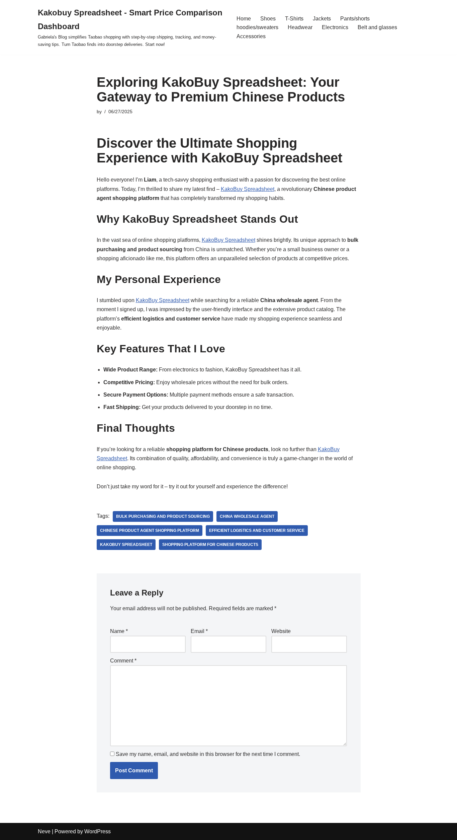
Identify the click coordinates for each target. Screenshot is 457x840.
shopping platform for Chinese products (210, 544)
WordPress (97, 831)
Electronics (335, 27)
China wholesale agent (247, 516)
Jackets (322, 18)
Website (281, 631)
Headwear (300, 27)
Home (244, 18)
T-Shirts (294, 18)
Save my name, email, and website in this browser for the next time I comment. (208, 754)
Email (199, 631)
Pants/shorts (355, 18)
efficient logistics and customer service (256, 530)
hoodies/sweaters (257, 27)
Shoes (268, 18)
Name (119, 631)
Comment (123, 660)
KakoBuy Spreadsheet (247, 189)
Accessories (251, 36)
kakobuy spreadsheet (126, 544)
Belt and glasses (377, 27)
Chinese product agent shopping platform (149, 530)
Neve (44, 831)
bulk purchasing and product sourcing (163, 516)
